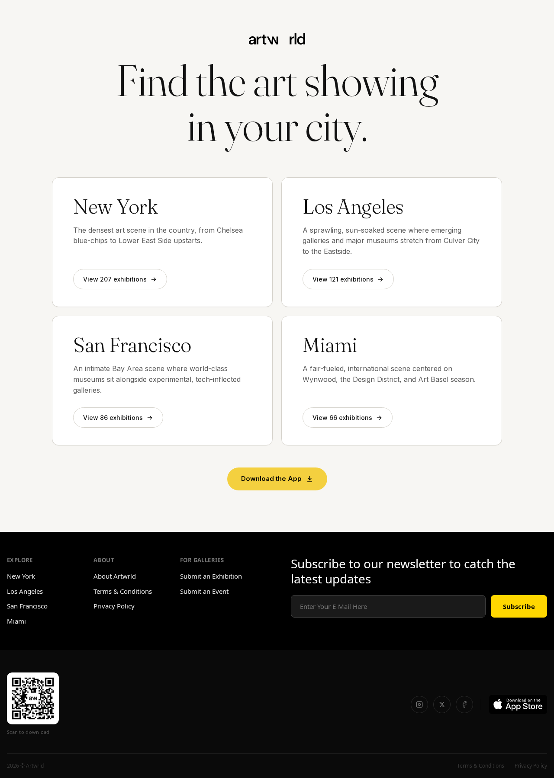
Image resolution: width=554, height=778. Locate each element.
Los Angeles (25, 591)
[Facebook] (464, 704)
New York (21, 576)
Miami (16, 621)
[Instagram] (419, 704)
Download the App (271, 478)
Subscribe (519, 606)
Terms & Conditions (122, 591)
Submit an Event (204, 591)
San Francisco (27, 606)
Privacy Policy (114, 606)
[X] (442, 704)
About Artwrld (114, 576)
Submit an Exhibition (211, 576)
